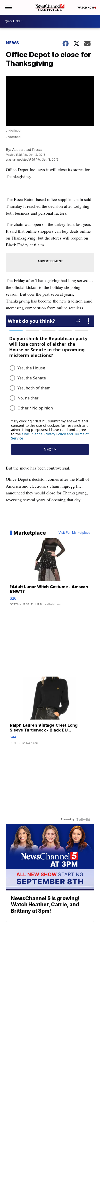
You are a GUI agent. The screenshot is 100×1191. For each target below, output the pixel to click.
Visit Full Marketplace (74, 532)
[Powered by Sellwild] (83, 819)
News (12, 42)
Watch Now (85, 7)
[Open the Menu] (8, 7)
